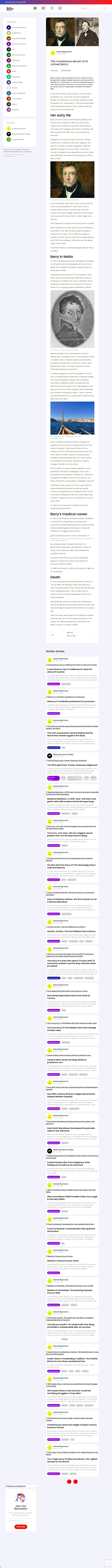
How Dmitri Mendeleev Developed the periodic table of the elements (71, 1129)
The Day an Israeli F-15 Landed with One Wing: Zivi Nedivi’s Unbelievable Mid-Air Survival (71, 1325)
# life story (54, 70)
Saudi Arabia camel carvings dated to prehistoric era (67, 1061)
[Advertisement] (20, 1546)
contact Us (28, 152)
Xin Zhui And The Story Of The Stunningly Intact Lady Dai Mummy (71, 866)
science (93, 777)
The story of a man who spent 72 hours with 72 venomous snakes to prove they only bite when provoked (71, 963)
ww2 (63, 748)
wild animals (78, 978)
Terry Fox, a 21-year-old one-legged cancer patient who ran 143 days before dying (70, 834)
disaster (80, 1405)
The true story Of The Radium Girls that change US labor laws (71, 1029)
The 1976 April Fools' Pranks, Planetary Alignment (72, 765)
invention (65, 1143)
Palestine (89, 941)
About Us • (7, 149)
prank (86, 777)
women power (66, 914)
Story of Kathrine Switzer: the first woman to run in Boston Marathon (72, 900)
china (64, 880)
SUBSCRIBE (20, 1527)
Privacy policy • (16, 149)
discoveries (66, 814)
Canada (64, 846)
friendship (65, 1305)
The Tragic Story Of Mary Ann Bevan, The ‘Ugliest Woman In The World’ (72, 1460)
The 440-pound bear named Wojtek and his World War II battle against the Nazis (70, 734)
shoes (78, 1371)
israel (81, 941)
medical (74, 814)
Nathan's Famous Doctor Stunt (63, 1260)
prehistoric (83, 1074)
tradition (85, 1371)
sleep (64, 1010)
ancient (64, 941)
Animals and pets (54, 748)
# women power (66, 70)
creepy (72, 1405)
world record (89, 978)
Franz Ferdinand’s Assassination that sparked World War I (71, 1230)
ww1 (63, 1243)
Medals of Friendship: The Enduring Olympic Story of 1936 (69, 1291)
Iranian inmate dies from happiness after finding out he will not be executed (68, 1163)
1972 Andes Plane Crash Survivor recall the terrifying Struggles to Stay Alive (69, 1392)
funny (63, 777)
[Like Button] (52, 634)
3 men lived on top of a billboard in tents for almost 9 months (69, 670)
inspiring (65, 1474)
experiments (66, 684)
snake (70, 978)
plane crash (89, 1405)
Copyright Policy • (17, 152)
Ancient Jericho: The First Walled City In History (71, 931)
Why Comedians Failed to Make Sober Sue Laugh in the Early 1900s (72, 1198)
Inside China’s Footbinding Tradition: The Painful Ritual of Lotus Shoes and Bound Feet (72, 1360)
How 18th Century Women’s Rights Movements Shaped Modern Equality (71, 1095)
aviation (64, 1339)
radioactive (66, 1042)
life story (65, 1211)
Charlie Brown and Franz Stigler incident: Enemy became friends (72, 1426)
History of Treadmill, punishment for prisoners (71, 701)
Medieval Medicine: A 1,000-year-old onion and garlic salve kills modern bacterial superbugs (71, 800)
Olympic (74, 1305)
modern (64, 1109)
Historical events (53, 684)
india (63, 978)
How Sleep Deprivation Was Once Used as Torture (68, 997)
